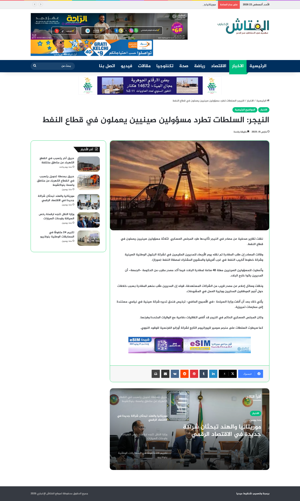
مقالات (144, 66)
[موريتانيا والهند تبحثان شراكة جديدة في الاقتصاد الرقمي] (88, 201)
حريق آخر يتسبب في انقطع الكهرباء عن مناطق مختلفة (57, 160)
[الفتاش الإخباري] (242, 26)
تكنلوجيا (164, 66)
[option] (189, 429)
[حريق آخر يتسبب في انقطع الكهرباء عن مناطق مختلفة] (88, 164)
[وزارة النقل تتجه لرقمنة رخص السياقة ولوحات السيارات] (88, 220)
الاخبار (238, 66)
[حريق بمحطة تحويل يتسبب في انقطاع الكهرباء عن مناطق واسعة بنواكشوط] (88, 182)
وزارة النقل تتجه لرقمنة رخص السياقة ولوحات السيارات (223, 437)
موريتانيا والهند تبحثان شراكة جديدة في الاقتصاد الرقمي (183, 4)
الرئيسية (258, 66)
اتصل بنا (107, 66)
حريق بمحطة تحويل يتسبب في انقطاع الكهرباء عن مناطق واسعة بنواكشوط (55, 180)
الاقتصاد (218, 66)
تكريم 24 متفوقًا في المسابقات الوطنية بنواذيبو (57, 234)
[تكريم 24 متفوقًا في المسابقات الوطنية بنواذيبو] (88, 238)
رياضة (199, 66)
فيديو (126, 66)
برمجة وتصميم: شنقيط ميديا (252, 493)
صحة (183, 66)
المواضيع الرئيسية (245, 110)
